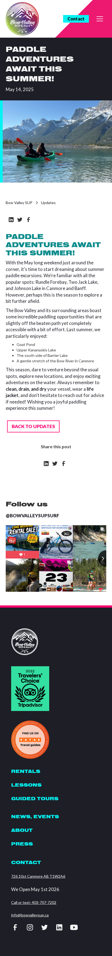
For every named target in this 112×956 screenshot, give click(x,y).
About (22, 830)
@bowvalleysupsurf (32, 515)
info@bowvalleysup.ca (30, 915)
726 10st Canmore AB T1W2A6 (38, 876)
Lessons (26, 785)
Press (22, 844)
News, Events (35, 816)
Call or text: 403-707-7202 (33, 902)
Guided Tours (34, 798)
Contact (76, 18)
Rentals (25, 771)
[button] (99, 18)
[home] (22, 19)
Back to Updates (33, 426)
